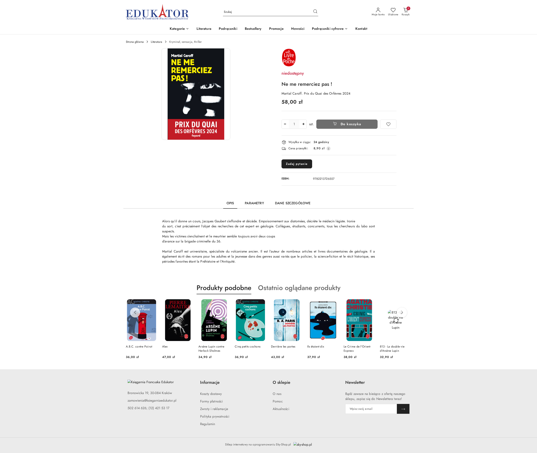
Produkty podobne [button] (224, 288)
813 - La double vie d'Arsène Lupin (392, 348)
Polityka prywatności (214, 416)
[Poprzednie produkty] (135, 312)
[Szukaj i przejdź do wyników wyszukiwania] (315, 12)
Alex (165, 346)
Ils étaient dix (315, 346)
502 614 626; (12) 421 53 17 (148, 408)
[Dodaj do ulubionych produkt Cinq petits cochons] (261, 304)
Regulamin (207, 424)
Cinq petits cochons (248, 346)
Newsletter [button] (355, 382)
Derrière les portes (283, 346)
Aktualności (281, 408)
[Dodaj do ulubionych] (388, 124)
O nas (277, 393)
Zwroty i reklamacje (214, 408)
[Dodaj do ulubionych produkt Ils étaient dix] (334, 304)
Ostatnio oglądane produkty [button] (299, 288)
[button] (179, 29)
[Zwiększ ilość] (303, 124)
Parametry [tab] (254, 203)
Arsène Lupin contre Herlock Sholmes (211, 348)
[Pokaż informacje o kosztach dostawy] (328, 148)
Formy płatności (211, 401)
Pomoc (278, 401)
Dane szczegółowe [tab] (293, 203)
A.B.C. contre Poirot (139, 346)
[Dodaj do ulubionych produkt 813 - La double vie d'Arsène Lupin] (406, 304)
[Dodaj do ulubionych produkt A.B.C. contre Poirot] (152, 304)
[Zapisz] (403, 409)
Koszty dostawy (211, 393)
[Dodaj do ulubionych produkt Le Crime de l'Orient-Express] (370, 304)
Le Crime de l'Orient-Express (357, 348)
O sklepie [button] (281, 382)
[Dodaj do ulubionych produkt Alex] (188, 304)
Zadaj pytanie (297, 164)
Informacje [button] (210, 382)
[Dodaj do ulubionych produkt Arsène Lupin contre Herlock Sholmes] (225, 304)
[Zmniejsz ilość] (285, 124)
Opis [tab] (230, 203)
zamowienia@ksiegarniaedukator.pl (152, 400)
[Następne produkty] (402, 312)
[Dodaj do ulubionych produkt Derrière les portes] (297, 304)
